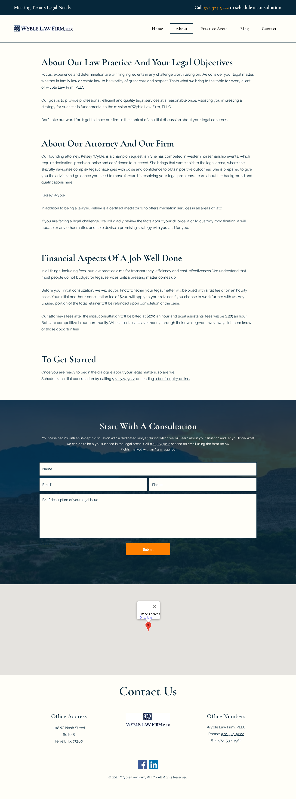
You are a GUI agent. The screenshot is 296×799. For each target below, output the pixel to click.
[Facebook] (142, 764)
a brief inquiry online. (172, 378)
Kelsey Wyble (53, 195)
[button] (214, 28)
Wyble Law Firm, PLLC (137, 777)
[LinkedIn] (153, 764)
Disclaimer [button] (47, 544)
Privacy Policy (69, 544)
